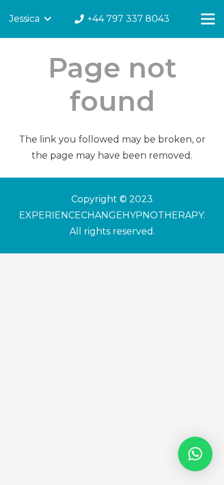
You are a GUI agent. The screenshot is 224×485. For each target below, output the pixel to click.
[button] (195, 454)
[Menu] (208, 19)
